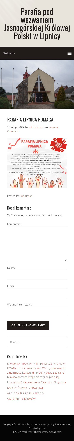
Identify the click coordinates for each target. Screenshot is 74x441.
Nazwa (11, 267)
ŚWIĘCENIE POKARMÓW (21, 399)
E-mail (10, 286)
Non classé (25, 195)
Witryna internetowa (19, 304)
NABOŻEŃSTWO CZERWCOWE (25, 388)
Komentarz (13, 224)
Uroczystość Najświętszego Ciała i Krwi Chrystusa (36, 382)
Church (17, 431)
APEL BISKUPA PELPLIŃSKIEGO (25, 393)
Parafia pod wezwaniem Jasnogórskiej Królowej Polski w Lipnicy (37, 23)
